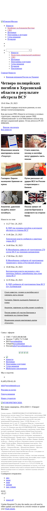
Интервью (12, 32)
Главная (4, 73)
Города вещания (8, 394)
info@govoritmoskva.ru (22, 346)
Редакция (12, 39)
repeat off (10, 500)
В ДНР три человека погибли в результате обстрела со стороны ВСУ (24, 229)
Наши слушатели (8, 398)
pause (8, 480)
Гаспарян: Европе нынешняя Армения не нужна (22, 301)
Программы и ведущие (17, 35)
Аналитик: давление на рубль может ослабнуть (24, 308)
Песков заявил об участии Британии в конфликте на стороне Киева (20, 314)
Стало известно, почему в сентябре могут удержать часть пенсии (22, 293)
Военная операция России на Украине (22, 77)
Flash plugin (10, 509)
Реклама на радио (8, 390)
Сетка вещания (14, 37)
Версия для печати (11, 127)
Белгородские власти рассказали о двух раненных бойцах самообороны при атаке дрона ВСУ (24, 273)
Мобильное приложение (16, 368)
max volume (11, 487)
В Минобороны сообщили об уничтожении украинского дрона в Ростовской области (24, 261)
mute (8, 482)
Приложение (16, 68)
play (7, 478)
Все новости (6, 130)
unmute (9, 485)
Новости (9, 26)
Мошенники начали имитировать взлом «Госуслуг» (21, 321)
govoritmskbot (16, 341)
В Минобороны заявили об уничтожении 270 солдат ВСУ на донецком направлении (25, 251)
